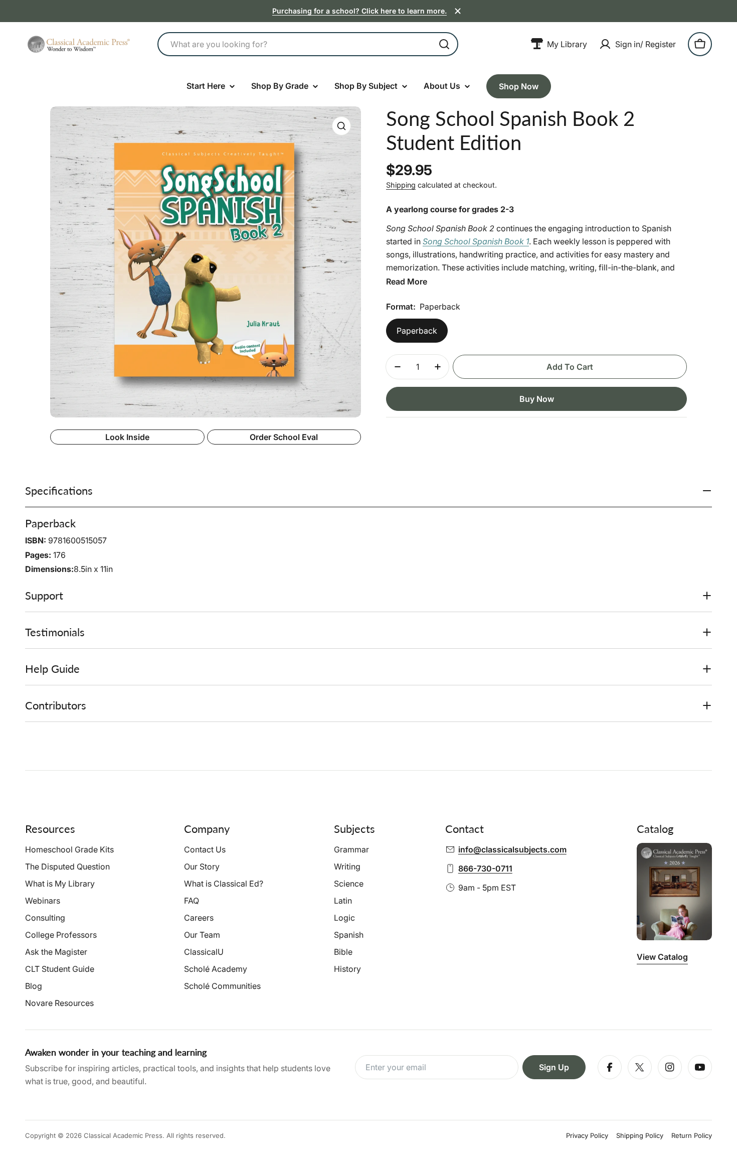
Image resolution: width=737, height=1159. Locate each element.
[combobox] (307, 44)
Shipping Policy (639, 1135)
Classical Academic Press (123, 1135)
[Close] (458, 11)
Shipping (401, 185)
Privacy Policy (587, 1135)
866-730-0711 (485, 868)
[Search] (444, 44)
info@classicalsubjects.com (512, 849)
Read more (406, 281)
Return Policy (691, 1135)
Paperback (417, 331)
